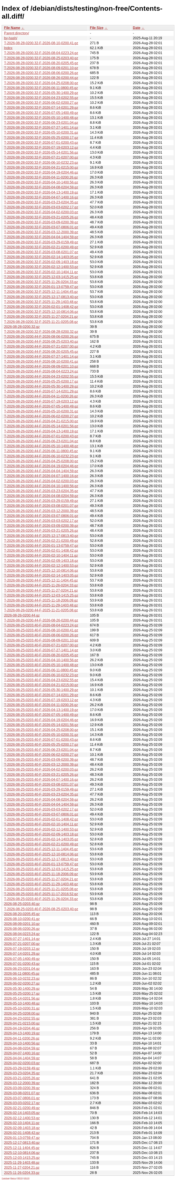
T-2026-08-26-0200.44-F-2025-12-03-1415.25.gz (41, 595)
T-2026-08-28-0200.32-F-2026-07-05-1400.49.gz (41, 113)
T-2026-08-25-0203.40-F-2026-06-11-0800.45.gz (41, 670)
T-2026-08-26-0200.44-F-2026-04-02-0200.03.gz (41, 481)
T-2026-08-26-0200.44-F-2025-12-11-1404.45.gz (41, 580)
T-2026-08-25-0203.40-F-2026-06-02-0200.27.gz (41, 755)
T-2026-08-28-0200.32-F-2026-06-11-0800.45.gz (41, 88)
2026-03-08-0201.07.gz (22, 1093)
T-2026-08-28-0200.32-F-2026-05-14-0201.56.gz (41, 152)
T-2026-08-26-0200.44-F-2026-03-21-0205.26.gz (41, 530)
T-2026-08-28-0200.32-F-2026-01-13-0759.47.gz (41, 287)
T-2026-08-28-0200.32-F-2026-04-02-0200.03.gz (41, 212)
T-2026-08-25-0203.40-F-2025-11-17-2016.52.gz (41, 894)
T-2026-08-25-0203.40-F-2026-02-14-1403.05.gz (41, 839)
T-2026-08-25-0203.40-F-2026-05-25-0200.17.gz (41, 744)
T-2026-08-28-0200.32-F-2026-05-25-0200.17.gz (41, 137)
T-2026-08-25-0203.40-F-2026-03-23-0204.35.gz (41, 794)
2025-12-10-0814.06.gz (22, 1153)
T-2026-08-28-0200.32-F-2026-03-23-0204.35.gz (41, 202)
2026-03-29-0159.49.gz (22, 1068)
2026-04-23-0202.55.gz (22, 1018)
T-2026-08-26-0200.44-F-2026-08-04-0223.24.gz (41, 371)
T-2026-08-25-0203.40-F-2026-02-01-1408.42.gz (41, 819)
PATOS (20, 1178)
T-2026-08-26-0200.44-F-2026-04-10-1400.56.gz (41, 486)
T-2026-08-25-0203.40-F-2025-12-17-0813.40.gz (41, 859)
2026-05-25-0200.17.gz (22, 993)
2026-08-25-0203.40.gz (22, 904)
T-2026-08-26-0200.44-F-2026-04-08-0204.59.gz (41, 496)
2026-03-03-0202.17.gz (22, 1103)
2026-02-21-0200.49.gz (22, 1108)
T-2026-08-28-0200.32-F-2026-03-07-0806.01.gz (41, 227)
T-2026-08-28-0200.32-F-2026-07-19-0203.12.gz (41, 147)
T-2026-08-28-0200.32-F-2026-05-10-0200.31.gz (41, 132)
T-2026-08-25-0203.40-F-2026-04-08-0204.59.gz (41, 799)
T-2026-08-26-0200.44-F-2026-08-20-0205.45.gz (41, 351)
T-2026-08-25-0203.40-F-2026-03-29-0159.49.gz (41, 789)
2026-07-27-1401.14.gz (22, 939)
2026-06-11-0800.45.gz (21, 973)
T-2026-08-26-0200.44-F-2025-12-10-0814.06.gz (41, 570)
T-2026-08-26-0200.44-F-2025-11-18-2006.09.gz (41, 600)
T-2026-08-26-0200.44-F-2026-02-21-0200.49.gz (41, 541)
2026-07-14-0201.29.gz (22, 953)
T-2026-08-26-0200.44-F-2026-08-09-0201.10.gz (41, 366)
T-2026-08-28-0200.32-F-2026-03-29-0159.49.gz (41, 242)
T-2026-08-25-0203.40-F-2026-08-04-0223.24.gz (41, 625)
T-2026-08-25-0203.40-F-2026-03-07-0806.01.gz (41, 814)
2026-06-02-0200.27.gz (22, 983)
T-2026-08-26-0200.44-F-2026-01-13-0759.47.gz (41, 545)
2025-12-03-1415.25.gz (22, 1158)
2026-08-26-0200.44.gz (22, 615)
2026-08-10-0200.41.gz (22, 919)
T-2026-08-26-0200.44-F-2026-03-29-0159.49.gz (41, 501)
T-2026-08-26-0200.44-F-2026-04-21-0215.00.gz (41, 421)
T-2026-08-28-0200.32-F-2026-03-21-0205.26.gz (41, 217)
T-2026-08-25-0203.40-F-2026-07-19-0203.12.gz (41, 700)
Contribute (5, 1178)
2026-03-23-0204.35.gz (22, 1073)
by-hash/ (10, 38)
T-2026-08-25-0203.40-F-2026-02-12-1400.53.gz (41, 829)
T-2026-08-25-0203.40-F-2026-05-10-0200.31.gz (41, 735)
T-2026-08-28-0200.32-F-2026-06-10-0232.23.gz (41, 162)
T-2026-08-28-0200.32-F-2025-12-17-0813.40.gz (41, 297)
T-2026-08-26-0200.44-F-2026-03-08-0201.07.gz (41, 506)
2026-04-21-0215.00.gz (22, 1023)
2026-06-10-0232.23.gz (22, 978)
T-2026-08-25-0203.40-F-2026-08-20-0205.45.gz (41, 655)
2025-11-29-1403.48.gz (21, 1162)
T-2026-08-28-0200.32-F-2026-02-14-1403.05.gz (41, 257)
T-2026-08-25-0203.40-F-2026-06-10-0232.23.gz (41, 675)
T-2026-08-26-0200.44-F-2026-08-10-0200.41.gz (41, 361)
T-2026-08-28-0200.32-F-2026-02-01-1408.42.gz (41, 307)
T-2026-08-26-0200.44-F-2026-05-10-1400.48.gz (41, 446)
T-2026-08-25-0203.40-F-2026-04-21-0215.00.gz (41, 685)
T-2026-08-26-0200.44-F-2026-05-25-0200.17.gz (41, 381)
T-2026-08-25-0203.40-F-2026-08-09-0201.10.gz (41, 640)
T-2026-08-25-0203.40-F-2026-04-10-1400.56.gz (41, 660)
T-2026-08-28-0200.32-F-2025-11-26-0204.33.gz (41, 282)
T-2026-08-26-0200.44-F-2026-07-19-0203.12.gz (41, 401)
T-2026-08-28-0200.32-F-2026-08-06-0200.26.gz (41, 73)
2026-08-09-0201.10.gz (22, 924)
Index (8, 48)
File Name (12, 28)
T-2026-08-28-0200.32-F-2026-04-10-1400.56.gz (41, 182)
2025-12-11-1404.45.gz (21, 1148)
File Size (96, 28)
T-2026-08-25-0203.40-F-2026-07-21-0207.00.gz (41, 645)
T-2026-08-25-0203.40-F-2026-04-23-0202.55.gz (41, 680)
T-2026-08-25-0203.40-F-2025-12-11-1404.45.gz (41, 849)
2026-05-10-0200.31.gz (22, 1008)
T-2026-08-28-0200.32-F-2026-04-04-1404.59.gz (41, 237)
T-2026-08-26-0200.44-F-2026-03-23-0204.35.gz (41, 491)
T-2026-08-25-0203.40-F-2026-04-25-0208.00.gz (41, 730)
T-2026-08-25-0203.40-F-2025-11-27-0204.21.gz (41, 879)
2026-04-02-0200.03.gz (22, 1063)
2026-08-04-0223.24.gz (22, 934)
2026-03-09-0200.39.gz (22, 1088)
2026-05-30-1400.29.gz (22, 988)
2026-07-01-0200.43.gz (22, 964)
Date (136, 28)
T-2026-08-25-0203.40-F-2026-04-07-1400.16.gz (41, 779)
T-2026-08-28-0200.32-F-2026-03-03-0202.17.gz (41, 207)
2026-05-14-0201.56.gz (22, 998)
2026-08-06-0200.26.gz (22, 929)
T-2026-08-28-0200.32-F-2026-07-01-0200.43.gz (41, 142)
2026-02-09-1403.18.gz (22, 1128)
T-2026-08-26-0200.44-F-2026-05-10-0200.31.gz (41, 411)
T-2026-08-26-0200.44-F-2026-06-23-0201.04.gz (41, 441)
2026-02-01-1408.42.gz (22, 1133)
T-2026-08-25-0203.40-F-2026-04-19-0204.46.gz (41, 720)
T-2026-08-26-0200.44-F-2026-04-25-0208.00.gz (41, 461)
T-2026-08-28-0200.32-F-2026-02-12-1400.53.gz (41, 267)
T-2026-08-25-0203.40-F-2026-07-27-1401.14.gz (41, 650)
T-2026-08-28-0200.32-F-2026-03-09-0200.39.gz (41, 222)
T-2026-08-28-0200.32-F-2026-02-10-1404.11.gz (41, 272)
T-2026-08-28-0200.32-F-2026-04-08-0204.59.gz (41, 187)
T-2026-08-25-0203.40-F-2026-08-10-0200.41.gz (41, 630)
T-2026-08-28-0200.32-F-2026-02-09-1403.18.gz (41, 262)
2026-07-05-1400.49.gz (22, 959)
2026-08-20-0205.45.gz (22, 914)
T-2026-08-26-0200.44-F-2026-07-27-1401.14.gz (41, 356)
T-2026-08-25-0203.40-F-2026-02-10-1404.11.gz (41, 824)
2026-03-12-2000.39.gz (22, 1083)
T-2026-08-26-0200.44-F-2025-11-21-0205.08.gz (41, 610)
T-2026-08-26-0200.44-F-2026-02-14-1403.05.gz (41, 575)
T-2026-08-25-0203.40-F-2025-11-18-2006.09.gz (41, 874)
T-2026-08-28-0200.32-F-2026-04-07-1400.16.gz (41, 197)
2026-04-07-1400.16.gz (22, 1053)
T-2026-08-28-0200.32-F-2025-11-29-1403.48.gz (41, 302)
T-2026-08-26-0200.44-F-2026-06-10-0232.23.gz (41, 456)
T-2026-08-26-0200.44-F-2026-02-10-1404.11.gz (41, 555)
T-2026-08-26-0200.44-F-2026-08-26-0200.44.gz (41, 620)
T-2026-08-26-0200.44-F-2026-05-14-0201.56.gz (41, 426)
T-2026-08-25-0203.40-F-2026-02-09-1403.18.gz (41, 834)
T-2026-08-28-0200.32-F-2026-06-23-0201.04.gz (41, 122)
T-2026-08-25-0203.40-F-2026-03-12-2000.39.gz (41, 764)
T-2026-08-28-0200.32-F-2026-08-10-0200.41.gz (41, 43)
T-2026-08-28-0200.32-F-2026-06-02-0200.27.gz (41, 103)
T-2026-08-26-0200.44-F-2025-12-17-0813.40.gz (41, 536)
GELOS (26, 1178)
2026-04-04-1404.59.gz (22, 1058)
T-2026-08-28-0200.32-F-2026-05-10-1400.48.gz (41, 118)
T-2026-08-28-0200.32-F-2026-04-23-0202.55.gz (41, 98)
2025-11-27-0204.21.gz (21, 1167)
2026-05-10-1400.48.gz (22, 1003)
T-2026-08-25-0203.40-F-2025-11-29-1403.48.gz (41, 884)
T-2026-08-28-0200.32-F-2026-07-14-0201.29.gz (41, 107)
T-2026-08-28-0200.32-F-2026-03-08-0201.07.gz (41, 252)
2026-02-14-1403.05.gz (22, 1113)
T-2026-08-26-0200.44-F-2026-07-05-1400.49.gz (41, 406)
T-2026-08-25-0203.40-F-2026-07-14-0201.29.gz (41, 695)
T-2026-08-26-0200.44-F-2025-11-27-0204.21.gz (41, 590)
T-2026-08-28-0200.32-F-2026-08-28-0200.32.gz (41, 332)
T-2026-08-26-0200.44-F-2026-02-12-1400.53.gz (41, 565)
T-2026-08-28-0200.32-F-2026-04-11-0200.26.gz (41, 177)
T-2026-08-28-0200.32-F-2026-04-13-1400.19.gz (41, 192)
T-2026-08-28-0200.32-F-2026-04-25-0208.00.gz (41, 83)
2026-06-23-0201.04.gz (22, 968)
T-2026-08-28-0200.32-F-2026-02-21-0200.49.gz (41, 247)
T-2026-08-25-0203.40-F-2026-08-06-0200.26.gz (41, 635)
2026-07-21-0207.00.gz (22, 944)
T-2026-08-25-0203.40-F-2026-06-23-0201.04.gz (41, 750)
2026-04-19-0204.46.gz (22, 1028)
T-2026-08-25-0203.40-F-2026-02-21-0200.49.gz (41, 844)
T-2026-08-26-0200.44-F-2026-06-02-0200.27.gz (41, 416)
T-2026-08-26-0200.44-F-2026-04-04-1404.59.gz (41, 471)
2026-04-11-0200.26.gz (21, 1038)
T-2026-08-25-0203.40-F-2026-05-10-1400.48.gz (41, 665)
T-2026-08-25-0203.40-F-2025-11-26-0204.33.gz (41, 899)
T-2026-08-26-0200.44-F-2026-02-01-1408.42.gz (41, 550)
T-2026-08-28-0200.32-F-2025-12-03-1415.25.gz (41, 277)
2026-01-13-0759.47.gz (22, 1138)
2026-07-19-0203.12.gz (22, 949)
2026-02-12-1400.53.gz (22, 1118)
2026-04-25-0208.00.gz (22, 1013)
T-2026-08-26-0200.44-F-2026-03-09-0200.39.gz (41, 526)
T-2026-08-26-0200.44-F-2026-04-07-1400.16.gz (41, 476)
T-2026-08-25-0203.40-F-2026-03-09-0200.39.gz (41, 759)
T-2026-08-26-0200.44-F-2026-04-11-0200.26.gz (41, 396)
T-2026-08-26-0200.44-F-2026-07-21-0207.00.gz (41, 346)
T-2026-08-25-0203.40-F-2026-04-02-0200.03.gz (41, 769)
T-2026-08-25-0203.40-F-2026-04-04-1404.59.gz (41, 804)
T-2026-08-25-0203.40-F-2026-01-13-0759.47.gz (41, 864)
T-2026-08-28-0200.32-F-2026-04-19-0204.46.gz (41, 172)
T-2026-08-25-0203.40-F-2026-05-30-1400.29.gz (41, 690)
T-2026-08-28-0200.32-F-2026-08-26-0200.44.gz (41, 78)
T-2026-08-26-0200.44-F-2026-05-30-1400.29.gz (41, 386)
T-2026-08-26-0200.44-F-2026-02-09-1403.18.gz (41, 560)
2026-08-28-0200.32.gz (22, 327)
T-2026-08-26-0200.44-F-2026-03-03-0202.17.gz (41, 521)
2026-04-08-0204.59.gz (22, 1048)
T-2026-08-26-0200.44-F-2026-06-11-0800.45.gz (41, 451)
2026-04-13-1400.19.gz (22, 1033)
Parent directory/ (16, 33)
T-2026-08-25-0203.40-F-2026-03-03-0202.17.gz (41, 809)
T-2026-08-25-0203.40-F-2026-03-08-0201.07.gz (41, 784)
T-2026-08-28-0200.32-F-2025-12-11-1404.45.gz (41, 292)
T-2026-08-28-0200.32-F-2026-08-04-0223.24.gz (41, 53)
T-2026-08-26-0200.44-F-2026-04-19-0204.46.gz (41, 466)
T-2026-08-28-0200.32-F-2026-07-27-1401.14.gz (41, 127)
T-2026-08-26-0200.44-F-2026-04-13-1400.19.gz (41, 431)
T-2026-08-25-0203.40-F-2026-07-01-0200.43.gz (41, 739)
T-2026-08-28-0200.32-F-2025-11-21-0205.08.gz (41, 322)
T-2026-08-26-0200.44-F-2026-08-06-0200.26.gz (41, 336)
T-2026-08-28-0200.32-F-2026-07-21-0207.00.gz (41, 157)
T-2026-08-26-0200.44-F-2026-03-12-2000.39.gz (41, 511)
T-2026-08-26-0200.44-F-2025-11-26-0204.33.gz (41, 585)
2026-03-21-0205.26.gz (22, 1078)
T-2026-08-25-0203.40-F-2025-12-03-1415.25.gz (41, 869)
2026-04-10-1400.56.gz (22, 1043)
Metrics (13, 1178)
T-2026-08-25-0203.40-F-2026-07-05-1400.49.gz (41, 715)
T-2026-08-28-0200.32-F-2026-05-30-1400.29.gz (41, 93)
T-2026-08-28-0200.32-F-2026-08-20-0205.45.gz (41, 63)
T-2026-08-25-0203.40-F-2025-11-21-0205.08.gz (41, 889)
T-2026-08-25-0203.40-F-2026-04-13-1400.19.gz (41, 710)
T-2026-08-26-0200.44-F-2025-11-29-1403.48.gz (41, 605)
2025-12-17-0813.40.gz (22, 1143)
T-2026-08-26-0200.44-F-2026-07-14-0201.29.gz (41, 391)
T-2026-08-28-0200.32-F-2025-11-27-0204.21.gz (41, 316)
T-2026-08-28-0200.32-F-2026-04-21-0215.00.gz (41, 167)
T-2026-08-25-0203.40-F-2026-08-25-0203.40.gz (41, 909)
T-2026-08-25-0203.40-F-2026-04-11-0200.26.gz (41, 705)
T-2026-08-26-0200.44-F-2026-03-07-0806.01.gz (41, 516)
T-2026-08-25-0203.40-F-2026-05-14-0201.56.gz (41, 725)
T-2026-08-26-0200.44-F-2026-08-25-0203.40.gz (41, 341)
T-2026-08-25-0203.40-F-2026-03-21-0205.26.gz (41, 774)
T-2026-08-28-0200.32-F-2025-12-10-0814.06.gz (41, 312)
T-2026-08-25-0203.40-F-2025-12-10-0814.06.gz (41, 854)
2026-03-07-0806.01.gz (22, 1098)
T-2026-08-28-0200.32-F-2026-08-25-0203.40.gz (41, 58)
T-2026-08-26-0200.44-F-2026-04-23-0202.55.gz (41, 376)
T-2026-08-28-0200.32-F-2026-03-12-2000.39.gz (41, 232)
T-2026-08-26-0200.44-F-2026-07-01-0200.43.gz (41, 436)
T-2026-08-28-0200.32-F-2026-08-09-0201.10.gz (41, 68)
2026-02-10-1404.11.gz (21, 1123)
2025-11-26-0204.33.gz (21, 1173)
